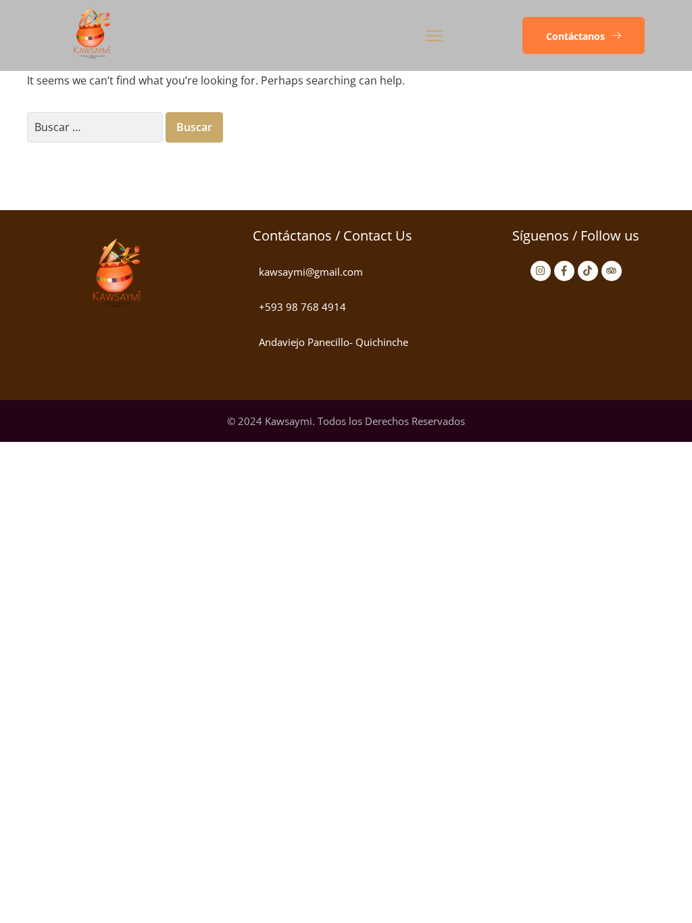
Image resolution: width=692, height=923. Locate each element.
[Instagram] (540, 271)
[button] (583, 36)
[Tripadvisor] (611, 271)
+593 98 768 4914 (302, 307)
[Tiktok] (588, 271)
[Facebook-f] (564, 271)
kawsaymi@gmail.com (311, 271)
